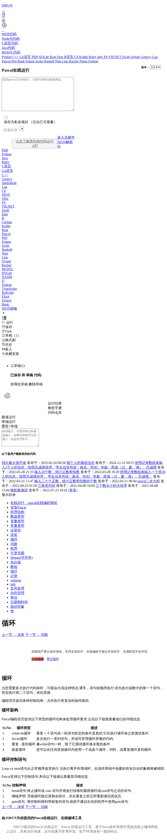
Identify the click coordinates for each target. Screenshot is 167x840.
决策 (13, 535)
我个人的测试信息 (80, 463)
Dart (60, 57)
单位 (13, 597)
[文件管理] (83, 21)
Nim (58, 61)
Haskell (49, 61)
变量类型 (17, 521)
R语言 (69, 57)
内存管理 (17, 593)
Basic (5, 304)
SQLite (44, 57)
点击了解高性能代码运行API (35, 143)
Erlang (30, 61)
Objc (5, 198)
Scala (39, 61)
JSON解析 (65, 142)
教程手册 (55, 408)
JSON (6, 195)
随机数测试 (19, 490)
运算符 (15, 530)
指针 (13, 571)
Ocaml (6, 261)
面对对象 (17, 606)
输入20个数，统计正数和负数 (57, 472)
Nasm (83, 61)
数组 (13, 567)
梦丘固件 (53, 659)
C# (76, 57)
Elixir (5, 296)
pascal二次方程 (148, 481)
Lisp (65, 61)
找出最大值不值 (14, 463)
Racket (74, 61)
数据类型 (17, 516)
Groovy (146, 57)
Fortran (93, 61)
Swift (126, 57)
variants (15, 580)
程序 (13, 548)
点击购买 (38, 659)
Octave (7, 300)
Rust (53, 57)
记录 (13, 576)
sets (12, 584)
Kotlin (84, 57)
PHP (35, 57)
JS (59, 146)
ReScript (8, 292)
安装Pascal (18, 507)
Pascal (6, 61)
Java (5, 158)
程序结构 (17, 512)
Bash (21, 61)
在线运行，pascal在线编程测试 (33, 503)
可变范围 (17, 553)
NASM (7, 277)
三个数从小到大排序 (111, 485)
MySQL (7, 269)
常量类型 (17, 526)
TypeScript (9, 289)
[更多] (72, 490)
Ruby (93, 57)
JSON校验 (9, 308)
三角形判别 (46, 485)
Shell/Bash (9, 183)
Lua (155, 57)
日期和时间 (19, 602)
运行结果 (55, 403)
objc (100, 57)
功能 (13, 544)
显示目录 (9, 495)
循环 (13, 539)
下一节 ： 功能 (36, 635)
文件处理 (17, 588)
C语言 (6, 166)
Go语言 (26, 57)
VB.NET (115, 57)
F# (106, 57)
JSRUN (7, 5)
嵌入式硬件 (66, 137)
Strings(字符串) (21, 557)
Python (7, 57)
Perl (14, 61)
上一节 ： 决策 (13, 635)
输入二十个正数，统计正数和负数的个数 (65, 481)
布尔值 (15, 562)
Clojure (7, 222)
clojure (135, 57)
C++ (16, 57)
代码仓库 (55, 412)
